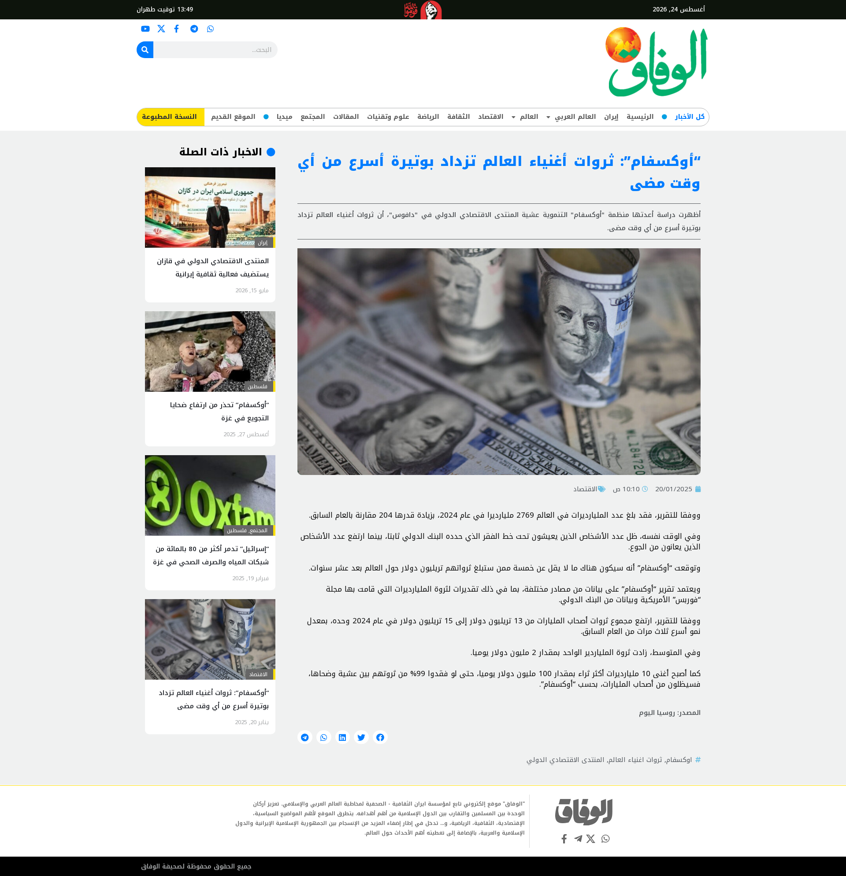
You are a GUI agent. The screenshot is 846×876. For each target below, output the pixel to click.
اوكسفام (679, 760)
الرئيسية (640, 117)
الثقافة (458, 117)
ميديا (285, 117)
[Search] (145, 49)
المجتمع (313, 117)
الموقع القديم (233, 117)
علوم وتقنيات (388, 117)
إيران (611, 117)
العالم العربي (575, 117)
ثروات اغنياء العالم (635, 760)
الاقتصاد (491, 117)
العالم (529, 117)
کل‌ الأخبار (690, 117)
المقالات (346, 117)
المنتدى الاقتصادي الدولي (566, 760)
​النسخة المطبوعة (169, 117)
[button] (380, 737)
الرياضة (428, 117)
